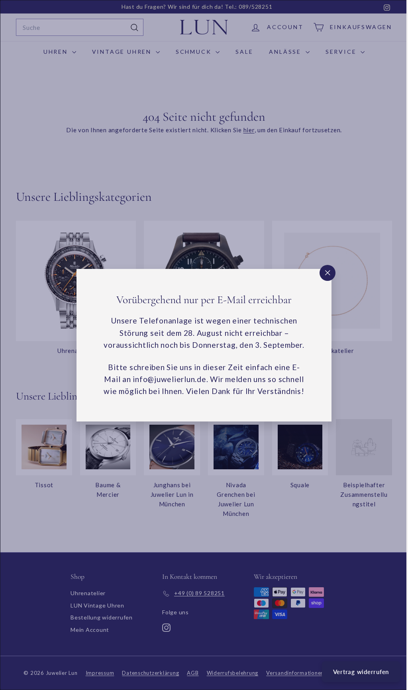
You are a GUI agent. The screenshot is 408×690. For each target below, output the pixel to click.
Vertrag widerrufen (355, 671)
